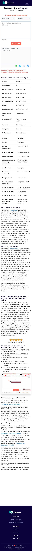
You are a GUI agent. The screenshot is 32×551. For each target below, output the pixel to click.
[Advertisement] (16, 487)
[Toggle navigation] (27, 3)
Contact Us (16, 532)
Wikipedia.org (14, 210)
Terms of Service (19, 547)
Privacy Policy (8, 547)
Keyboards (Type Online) (16, 522)
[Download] (24, 65)
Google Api (4, 433)
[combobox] (8, 18)
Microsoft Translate (15, 433)
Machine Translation (18, 519)
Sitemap (19, 549)
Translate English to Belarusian (10, 404)
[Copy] (28, 65)
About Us (16, 529)
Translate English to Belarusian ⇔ (16, 15)
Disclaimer (11, 549)
